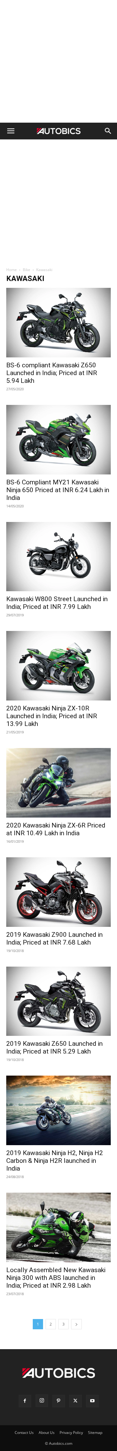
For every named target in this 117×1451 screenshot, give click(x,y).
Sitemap (95, 1432)
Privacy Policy (71, 1432)
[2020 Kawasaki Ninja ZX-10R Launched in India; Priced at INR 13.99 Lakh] (58, 666)
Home (11, 269)
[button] (11, 131)
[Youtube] (92, 1401)
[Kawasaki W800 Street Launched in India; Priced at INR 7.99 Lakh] (58, 557)
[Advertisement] (58, 61)
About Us (47, 1432)
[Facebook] (25, 1401)
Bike (26, 269)
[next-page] (76, 1324)
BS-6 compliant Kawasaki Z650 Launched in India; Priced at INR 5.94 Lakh (51, 372)
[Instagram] (42, 1400)
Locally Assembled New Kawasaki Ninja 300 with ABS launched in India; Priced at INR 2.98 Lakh (55, 1277)
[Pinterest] (58, 1401)
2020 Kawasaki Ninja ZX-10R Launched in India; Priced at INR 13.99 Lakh (51, 716)
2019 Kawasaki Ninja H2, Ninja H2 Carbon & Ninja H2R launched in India (54, 1160)
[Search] (108, 131)
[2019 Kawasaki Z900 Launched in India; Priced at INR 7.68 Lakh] (58, 892)
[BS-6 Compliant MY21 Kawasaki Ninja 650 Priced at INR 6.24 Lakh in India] (58, 439)
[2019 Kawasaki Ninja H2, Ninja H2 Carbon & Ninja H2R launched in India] (58, 1110)
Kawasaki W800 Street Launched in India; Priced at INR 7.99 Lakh (57, 602)
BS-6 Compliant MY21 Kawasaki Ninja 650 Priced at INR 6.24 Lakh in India (57, 489)
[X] (75, 1401)
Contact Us (24, 1432)
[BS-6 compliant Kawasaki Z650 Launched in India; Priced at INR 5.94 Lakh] (58, 322)
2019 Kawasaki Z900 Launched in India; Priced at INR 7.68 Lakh (54, 938)
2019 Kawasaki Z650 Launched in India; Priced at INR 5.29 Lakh (54, 1047)
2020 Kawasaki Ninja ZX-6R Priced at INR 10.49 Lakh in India (55, 829)
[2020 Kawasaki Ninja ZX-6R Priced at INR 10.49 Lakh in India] (58, 783)
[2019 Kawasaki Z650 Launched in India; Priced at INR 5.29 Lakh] (58, 1001)
